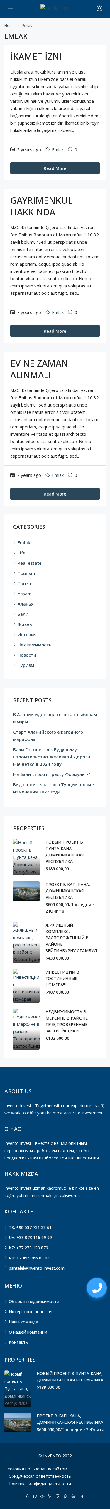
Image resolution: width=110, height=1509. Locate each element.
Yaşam (25, 593)
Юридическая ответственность (39, 1476)
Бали (23, 614)
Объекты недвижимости (34, 1301)
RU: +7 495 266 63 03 (29, 1258)
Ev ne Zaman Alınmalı (39, 369)
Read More (55, 168)
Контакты (18, 1342)
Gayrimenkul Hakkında (41, 206)
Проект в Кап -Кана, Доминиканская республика (67, 891)
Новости (27, 655)
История (27, 634)
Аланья (26, 604)
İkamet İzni (36, 56)
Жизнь (25, 624)
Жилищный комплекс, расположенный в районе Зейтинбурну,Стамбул (71, 937)
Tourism (26, 573)
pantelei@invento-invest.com (37, 1268)
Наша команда (23, 1322)
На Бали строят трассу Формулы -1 (52, 774)
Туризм (26, 665)
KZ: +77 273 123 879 (28, 1247)
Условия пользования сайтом (37, 1469)
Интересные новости (30, 1311)
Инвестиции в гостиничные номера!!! (62, 978)
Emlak (58, 149)
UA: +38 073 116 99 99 (30, 1237)
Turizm (25, 583)
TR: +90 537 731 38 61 (30, 1227)
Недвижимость (35, 645)
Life (22, 553)
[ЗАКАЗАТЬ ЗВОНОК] (97, 1288)
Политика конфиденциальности (39, 1483)
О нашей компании (28, 1332)
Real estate (30, 563)
